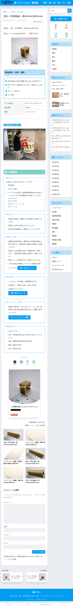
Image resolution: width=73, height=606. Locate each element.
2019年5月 (55, 174)
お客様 (69, 2)
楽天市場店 (13, 201)
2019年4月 (55, 178)
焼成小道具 (41, 422)
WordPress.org (57, 269)
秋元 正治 (66, 130)
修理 (66, 36)
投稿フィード (56, 261)
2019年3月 (55, 182)
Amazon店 (13, 198)
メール (7, 535)
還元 (54, 2)
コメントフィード (58, 265)
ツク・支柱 (34, 425)
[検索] (70, 11)
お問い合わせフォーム (27, 268)
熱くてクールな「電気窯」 (27, 2)
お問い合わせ (13, 596)
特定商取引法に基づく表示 (31, 596)
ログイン (55, 257)
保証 (20, 596)
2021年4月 (55, 166)
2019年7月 (55, 170)
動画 (59, 2)
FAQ (63, 2)
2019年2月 (55, 186)
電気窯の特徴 (56, 240)
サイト (6, 543)
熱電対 (54, 224)
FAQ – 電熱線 (55, 135)
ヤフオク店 (13, 207)
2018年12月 (56, 194)
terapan (66, 147)
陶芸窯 (43, 425)
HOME (38, 592)
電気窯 (45, 2)
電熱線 (54, 244)
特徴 (50, 2)
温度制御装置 (56, 216)
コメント (8, 502)
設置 (56, 36)
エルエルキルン (45, 596)
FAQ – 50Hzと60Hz (56, 141)
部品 (53, 232)
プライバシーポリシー (58, 596)
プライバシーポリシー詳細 (19, 317)
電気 (56, 28)
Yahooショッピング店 (17, 204)
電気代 (66, 28)
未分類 (54, 212)
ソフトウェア (56, 208)
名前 (6, 526)
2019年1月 (55, 190)
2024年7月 (55, 162)
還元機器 (55, 228)
